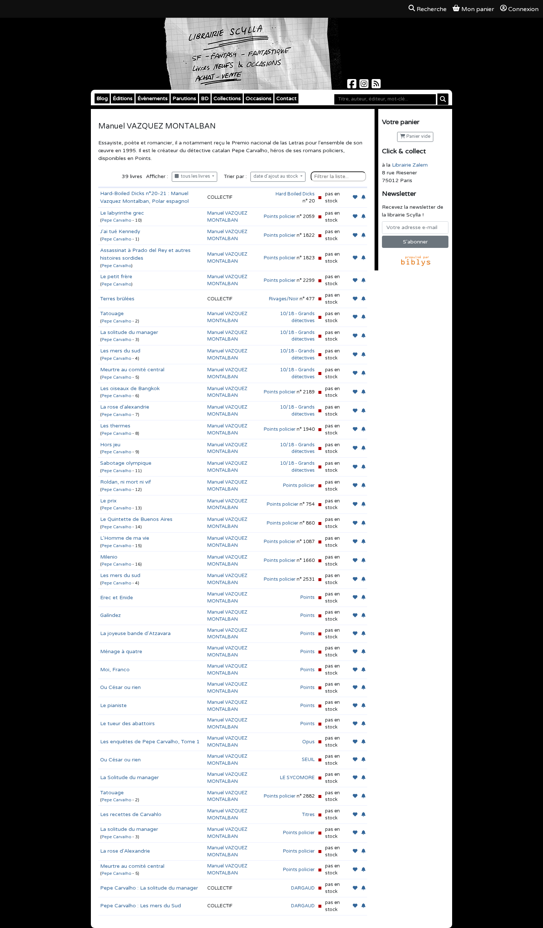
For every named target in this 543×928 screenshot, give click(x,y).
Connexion (523, 9)
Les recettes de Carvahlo (130, 814)
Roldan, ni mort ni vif (125, 482)
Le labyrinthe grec (122, 213)
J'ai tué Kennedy (120, 231)
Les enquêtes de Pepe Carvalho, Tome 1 (150, 741)
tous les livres (195, 176)
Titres (308, 815)
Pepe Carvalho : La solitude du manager (149, 888)
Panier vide (417, 136)
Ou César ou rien (120, 687)
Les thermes (115, 426)
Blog (102, 98)
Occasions (259, 98)
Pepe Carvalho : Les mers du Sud (140, 906)
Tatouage (112, 313)
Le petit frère (116, 276)
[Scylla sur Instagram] (365, 86)
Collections (227, 98)
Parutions (184, 98)
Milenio (108, 557)
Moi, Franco (115, 669)
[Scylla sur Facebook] (352, 86)
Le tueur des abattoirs (127, 723)
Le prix (108, 501)
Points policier (280, 216)
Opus (308, 742)
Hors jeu (110, 444)
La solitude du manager (129, 332)
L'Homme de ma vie (124, 538)
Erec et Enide (116, 597)
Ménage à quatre (121, 651)
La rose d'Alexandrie (125, 851)
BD (205, 98)
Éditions (123, 98)
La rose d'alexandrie (124, 407)
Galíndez (110, 615)
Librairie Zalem (410, 165)
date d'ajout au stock (276, 176)
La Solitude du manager (129, 777)
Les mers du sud (120, 351)
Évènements (152, 98)
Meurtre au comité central (132, 369)
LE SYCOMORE (297, 778)
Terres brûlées (117, 299)
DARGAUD (303, 888)
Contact (286, 98)
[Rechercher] (442, 99)
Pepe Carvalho (116, 220)
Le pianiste (113, 705)
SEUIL (308, 759)
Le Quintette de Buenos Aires (136, 519)
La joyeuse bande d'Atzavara (135, 633)
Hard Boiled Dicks (295, 194)
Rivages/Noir (283, 299)
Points (307, 597)
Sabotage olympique (125, 463)
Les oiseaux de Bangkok (130, 388)
